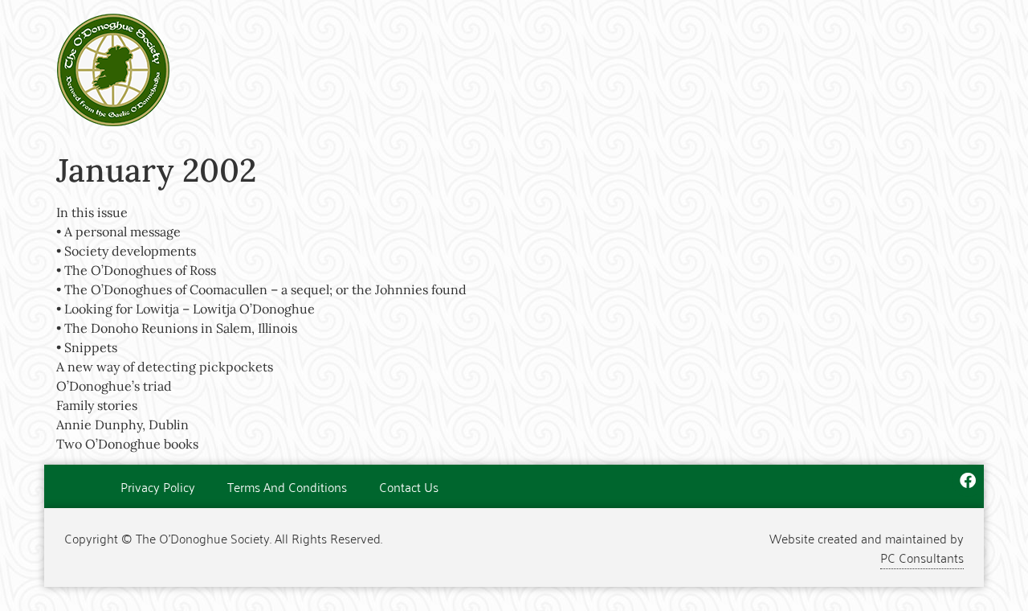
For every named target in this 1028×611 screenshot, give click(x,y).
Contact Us (409, 486)
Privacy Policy (157, 486)
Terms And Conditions (287, 486)
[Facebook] (968, 481)
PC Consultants (922, 557)
